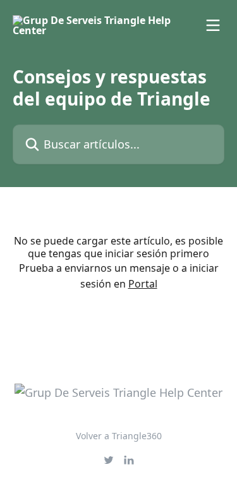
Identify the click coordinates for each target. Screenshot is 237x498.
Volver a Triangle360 (119, 436)
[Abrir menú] (213, 25)
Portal (142, 284)
